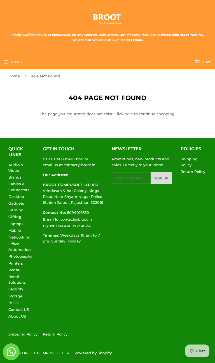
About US (17, 316)
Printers (15, 263)
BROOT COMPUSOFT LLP (45, 353)
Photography (20, 256)
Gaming (16, 210)
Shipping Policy (23, 334)
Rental (14, 270)
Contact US (18, 309)
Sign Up (161, 178)
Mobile (14, 230)
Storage (15, 296)
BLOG (13, 302)
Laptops (16, 223)
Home (14, 76)
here (129, 114)
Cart (206, 62)
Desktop (16, 196)
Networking (19, 237)
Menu (16, 62)
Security (15, 289)
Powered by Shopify (93, 353)
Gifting (14, 216)
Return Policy (193, 171)
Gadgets (16, 203)
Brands (15, 177)
